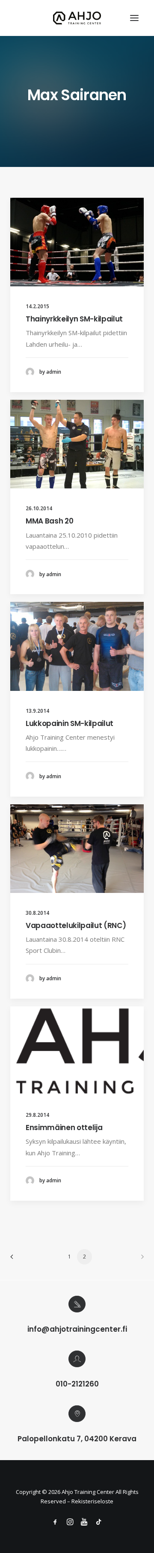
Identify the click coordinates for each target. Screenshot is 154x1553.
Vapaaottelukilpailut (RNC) (76, 925)
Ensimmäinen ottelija (64, 1127)
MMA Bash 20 (49, 521)
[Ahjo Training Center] (77, 18)
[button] (134, 18)
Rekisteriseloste (92, 1501)
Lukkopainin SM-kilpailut (69, 723)
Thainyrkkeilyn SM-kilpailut (74, 319)
